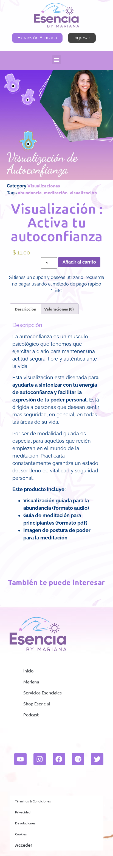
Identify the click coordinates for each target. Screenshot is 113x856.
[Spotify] (78, 759)
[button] (56, 59)
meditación (55, 192)
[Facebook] (59, 759)
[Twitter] (97, 759)
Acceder (23, 845)
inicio (28, 670)
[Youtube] (20, 759)
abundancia (30, 192)
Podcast (31, 714)
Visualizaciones (43, 186)
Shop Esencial (36, 703)
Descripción (25, 308)
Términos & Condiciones (33, 801)
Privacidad (22, 812)
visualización (83, 192)
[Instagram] (39, 759)
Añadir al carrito (79, 262)
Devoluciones (25, 823)
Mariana (31, 681)
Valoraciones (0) (59, 308)
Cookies (21, 834)
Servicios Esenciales (42, 692)
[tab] (25, 308)
